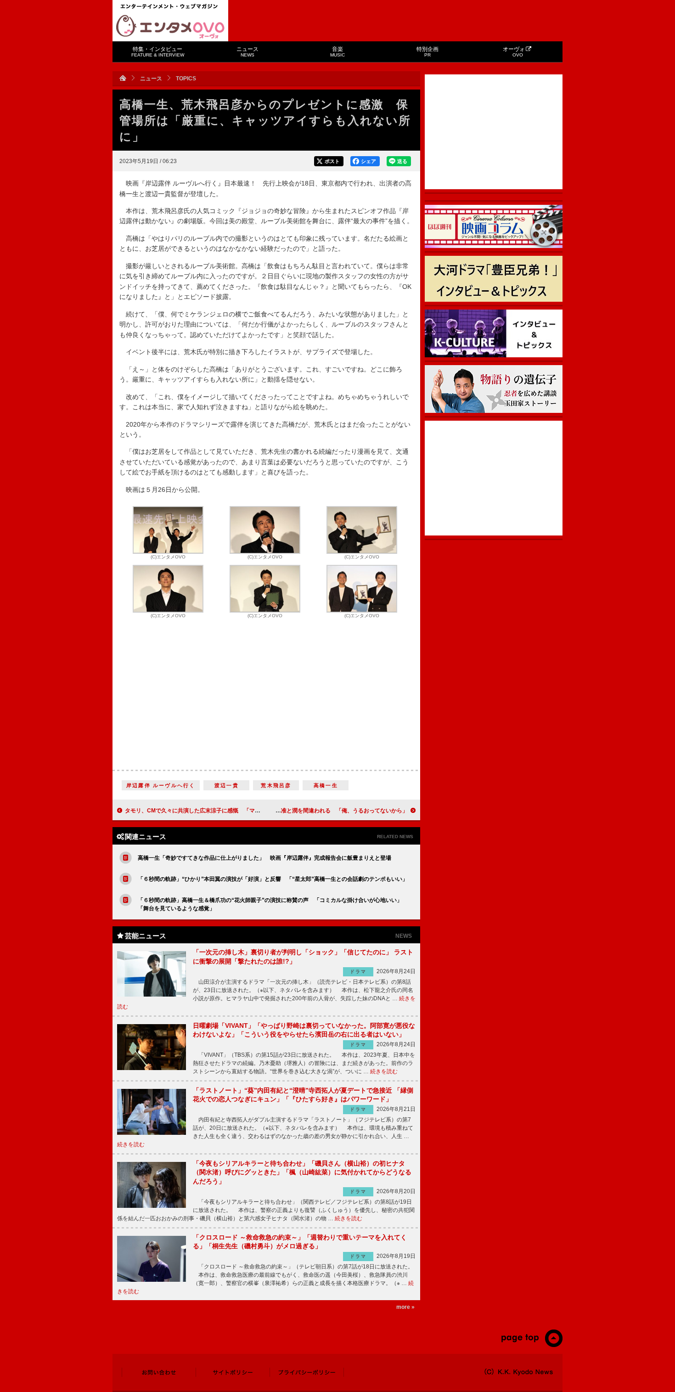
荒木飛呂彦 (276, 785)
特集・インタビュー (157, 51)
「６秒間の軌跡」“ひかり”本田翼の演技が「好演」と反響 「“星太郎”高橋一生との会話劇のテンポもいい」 (273, 879)
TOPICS (186, 78)
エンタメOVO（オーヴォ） (170, 26)
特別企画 (427, 51)
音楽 (337, 51)
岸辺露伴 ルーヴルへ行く (160, 785)
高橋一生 (326, 785)
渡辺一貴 (226, 785)
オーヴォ (514, 51)
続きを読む (384, 1071)
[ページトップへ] (531, 1345)
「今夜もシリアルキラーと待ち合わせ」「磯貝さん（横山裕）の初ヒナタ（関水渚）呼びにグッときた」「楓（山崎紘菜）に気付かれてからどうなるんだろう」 (302, 1172)
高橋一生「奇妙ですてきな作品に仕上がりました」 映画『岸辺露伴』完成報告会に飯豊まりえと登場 (264, 858)
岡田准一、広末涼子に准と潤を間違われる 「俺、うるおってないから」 (317, 810)
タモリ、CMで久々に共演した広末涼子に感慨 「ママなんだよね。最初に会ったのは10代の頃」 (245, 810)
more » (405, 1307)
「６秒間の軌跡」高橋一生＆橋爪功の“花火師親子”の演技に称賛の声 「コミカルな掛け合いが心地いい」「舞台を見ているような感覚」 (270, 904)
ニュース (247, 51)
